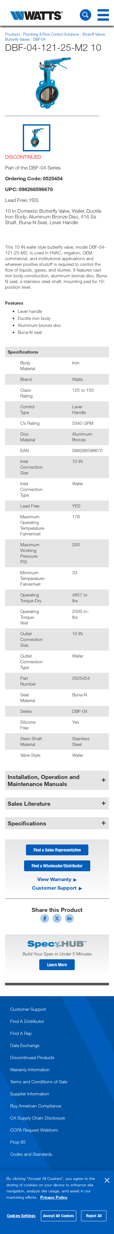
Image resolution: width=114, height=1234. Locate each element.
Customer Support (54, 888)
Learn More (57, 964)
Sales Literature (29, 803)
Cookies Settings (21, 1215)
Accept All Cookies (58, 1215)
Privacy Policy (53, 1197)
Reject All (94, 1215)
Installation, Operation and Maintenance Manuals (43, 780)
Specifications (27, 823)
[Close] (107, 1180)
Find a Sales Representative (57, 849)
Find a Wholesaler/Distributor (57, 865)
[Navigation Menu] (103, 15)
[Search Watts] (85, 15)
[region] (57, 1202)
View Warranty (54, 879)
